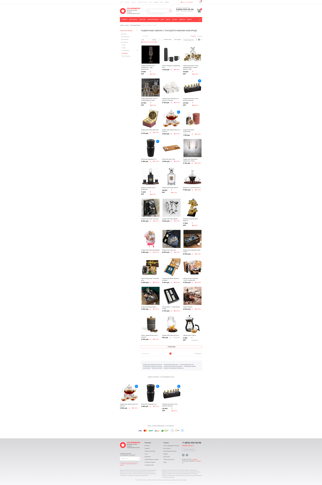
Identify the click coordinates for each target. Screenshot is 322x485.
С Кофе (123, 47)
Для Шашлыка (125, 36)
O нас (121, 2)
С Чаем (123, 45)
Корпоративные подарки (152, 459)
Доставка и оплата (142, 2)
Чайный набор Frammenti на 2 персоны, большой (170, 99)
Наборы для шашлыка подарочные (174, 368)
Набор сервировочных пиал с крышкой (149, 336)
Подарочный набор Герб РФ (170, 187)
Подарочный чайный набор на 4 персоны (171, 130)
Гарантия (133, 2)
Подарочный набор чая (186, 364)
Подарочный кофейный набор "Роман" (191, 250)
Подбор (124, 19)
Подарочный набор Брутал (148, 307)
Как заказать (167, 448)
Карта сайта (166, 456)
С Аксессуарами (125, 56)
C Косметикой (125, 50)
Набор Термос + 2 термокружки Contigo (171, 307)
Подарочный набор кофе (171, 364)
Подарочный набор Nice (169, 250)
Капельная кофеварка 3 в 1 (149, 159)
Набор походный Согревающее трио (171, 66)
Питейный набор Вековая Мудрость (190, 219)
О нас (146, 454)
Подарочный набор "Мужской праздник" (170, 279)
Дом (162, 19)
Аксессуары (133, 19)
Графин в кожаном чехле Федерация (148, 188)
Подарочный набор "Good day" (150, 219)
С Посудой (124, 53)
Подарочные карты (168, 459)
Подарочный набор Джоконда (149, 130)
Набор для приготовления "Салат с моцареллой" (190, 279)
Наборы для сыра (157, 368)
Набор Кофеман (187, 307)
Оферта (165, 454)
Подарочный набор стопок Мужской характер (190, 99)
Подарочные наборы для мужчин (152, 364)
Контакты (127, 2)
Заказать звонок (180, 14)
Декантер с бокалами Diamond (191, 187)
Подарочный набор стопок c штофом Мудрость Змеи (149, 99)
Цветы (168, 19)
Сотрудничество (149, 465)
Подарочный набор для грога (170, 335)
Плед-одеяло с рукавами (158, 14)
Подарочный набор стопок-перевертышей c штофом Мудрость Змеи (191, 67)
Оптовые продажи (150, 462)
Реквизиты (148, 456)
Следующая (197, 353)
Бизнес (189, 19)
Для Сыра (124, 34)
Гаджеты (182, 19)
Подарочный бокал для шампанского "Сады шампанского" (147, 67)
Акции (150, 2)
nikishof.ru (195, 459)
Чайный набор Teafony (189, 335)
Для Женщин (124, 39)
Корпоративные (153, 19)
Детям (174, 19)
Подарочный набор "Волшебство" (188, 130)
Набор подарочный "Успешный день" (150, 279)
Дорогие (142, 19)
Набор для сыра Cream (168, 159)
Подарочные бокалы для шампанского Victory (190, 160)
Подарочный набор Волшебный (150, 250)
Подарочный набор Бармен (170, 219)
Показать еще (171, 346)
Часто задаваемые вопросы (171, 445)
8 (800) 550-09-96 (185, 9)
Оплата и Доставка (150, 451)
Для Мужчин (124, 42)
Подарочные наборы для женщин (152, 366)
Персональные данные (170, 451)
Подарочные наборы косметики (173, 366)
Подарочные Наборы (126, 30)
